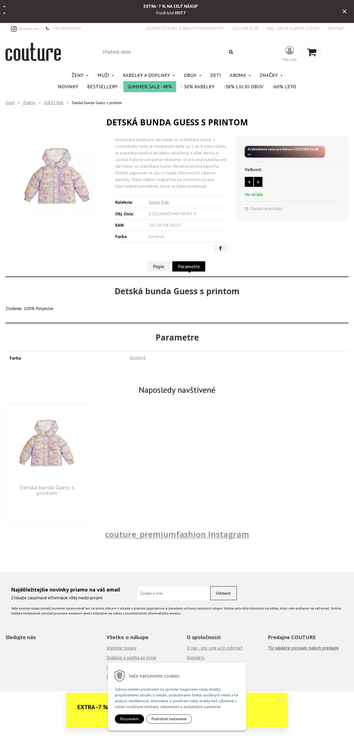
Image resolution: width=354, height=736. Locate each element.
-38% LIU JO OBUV (243, 86)
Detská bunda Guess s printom (47, 490)
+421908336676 (66, 28)
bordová (137, 358)
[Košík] (311, 52)
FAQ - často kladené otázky (293, 28)
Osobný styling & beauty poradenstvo (184, 28)
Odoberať (223, 593)
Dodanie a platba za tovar (131, 658)
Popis (158, 266)
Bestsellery (102, 86)
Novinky (68, 86)
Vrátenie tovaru (121, 648)
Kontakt (336, 28)
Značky (29, 102)
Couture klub (245, 28)
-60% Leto (284, 86)
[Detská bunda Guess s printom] (57, 177)
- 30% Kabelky (198, 86)
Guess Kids (159, 202)
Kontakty (196, 658)
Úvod (10, 102)
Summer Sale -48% (149, 86)
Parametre (189, 266)
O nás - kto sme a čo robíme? (215, 648)
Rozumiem (129, 719)
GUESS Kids (53, 102)
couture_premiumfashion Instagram (177, 534)
